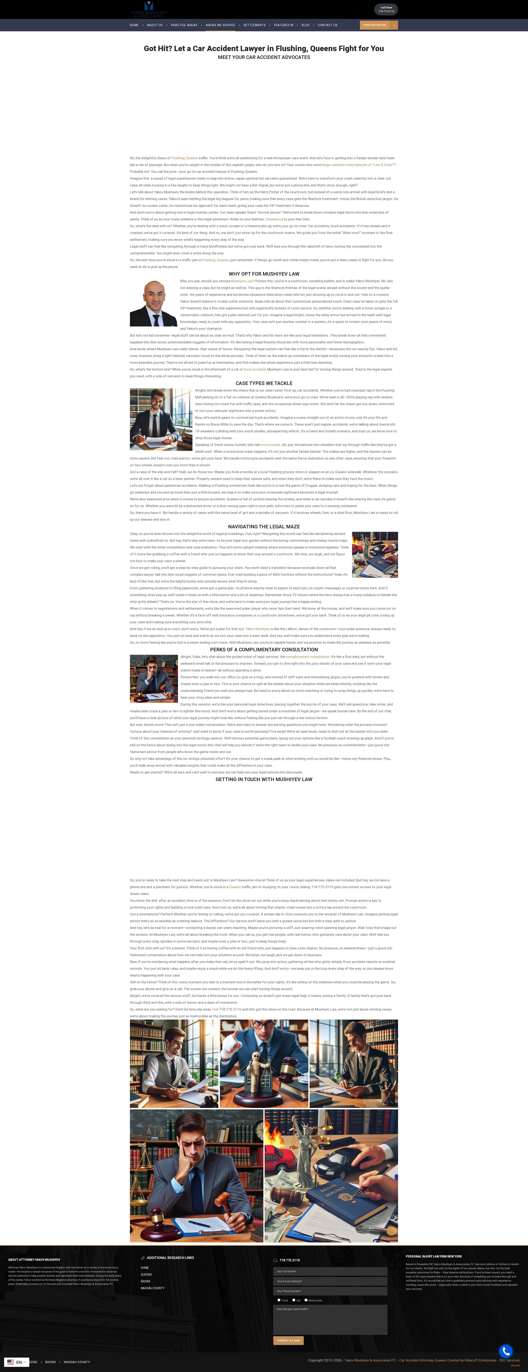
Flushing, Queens (185, 158)
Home (145, 1267)
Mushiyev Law (242, 281)
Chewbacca (274, 219)
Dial (215, 1009)
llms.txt (515, 1365)
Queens (235, 887)
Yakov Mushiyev (257, 629)
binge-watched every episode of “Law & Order (357, 165)
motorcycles (270, 445)
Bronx (145, 1281)
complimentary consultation (307, 657)
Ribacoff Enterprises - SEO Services (492, 1360)
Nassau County (152, 1288)
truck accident (255, 369)
